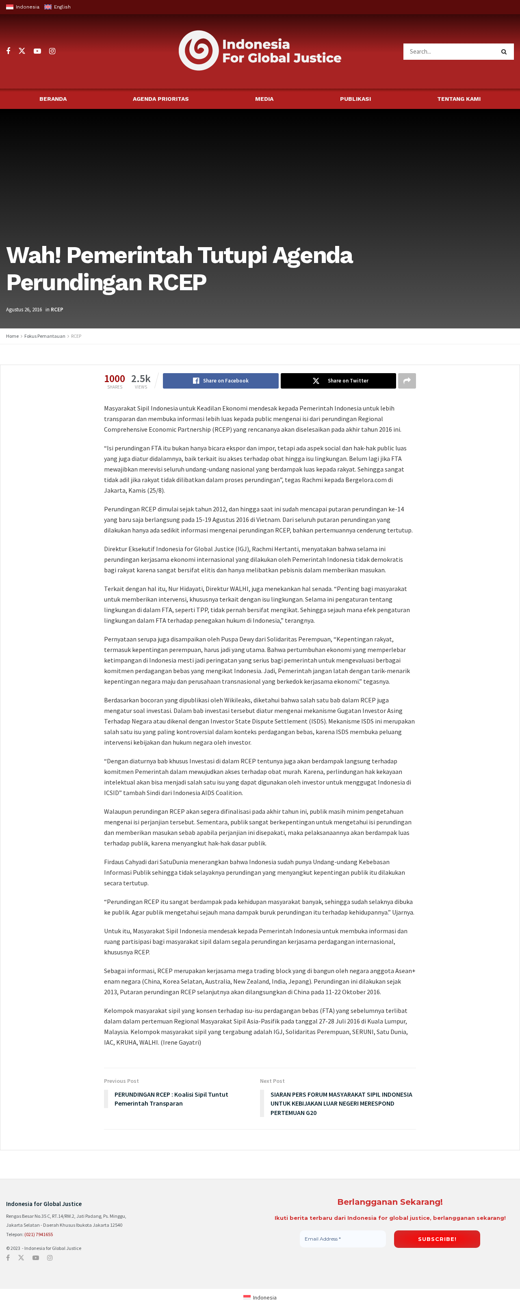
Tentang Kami (459, 99)
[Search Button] (505, 51)
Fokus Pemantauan (44, 336)
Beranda (53, 99)
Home (12, 336)
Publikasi (355, 99)
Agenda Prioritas (161, 99)
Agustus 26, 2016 (24, 309)
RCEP (57, 309)
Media (264, 99)
